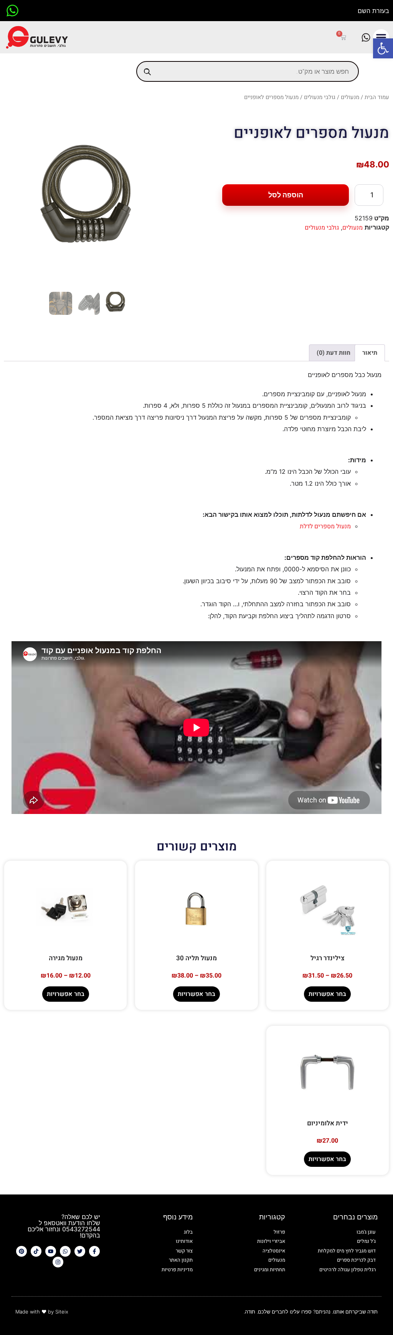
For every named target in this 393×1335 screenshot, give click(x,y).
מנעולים (350, 97)
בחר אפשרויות (327, 994)
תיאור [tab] (369, 352)
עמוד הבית (377, 97)
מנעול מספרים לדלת (325, 526)
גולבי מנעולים (319, 97)
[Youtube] (50, 1251)
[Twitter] (79, 1251)
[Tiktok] (36, 1251)
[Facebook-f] (94, 1251)
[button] (383, 48)
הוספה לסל (285, 195)
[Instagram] (58, 1262)
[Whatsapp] (65, 1251)
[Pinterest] (21, 1251)
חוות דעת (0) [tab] (333, 352)
